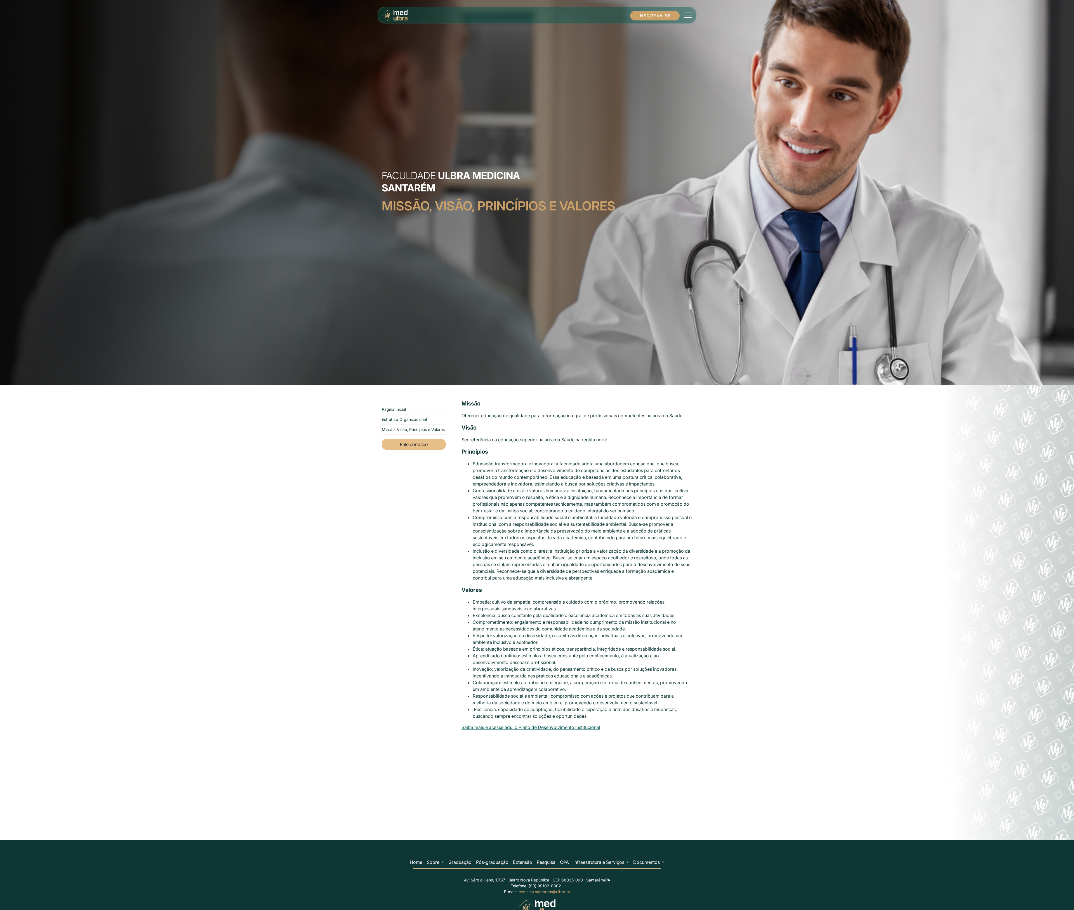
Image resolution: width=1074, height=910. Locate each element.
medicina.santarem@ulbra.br (543, 891)
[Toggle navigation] (688, 15)
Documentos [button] (647, 862)
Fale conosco (414, 444)
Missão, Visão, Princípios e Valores (413, 429)
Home (416, 862)
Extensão (522, 862)
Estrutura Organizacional (404, 419)
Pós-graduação (492, 862)
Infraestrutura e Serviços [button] (599, 862)
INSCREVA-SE (655, 15)
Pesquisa (546, 862)
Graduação (460, 862)
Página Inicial (394, 409)
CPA (564, 862)
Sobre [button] (434, 862)
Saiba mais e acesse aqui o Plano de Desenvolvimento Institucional (530, 727)
